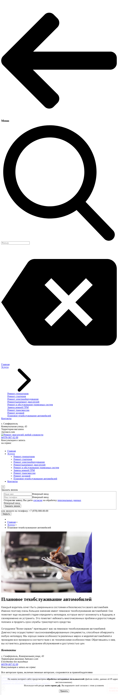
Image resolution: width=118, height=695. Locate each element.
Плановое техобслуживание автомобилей (29, 415)
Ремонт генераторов (18, 393)
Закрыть (6, 514)
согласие (37, 500)
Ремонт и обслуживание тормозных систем (30, 404)
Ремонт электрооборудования (22, 399)
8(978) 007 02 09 (9, 437)
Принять (64, 691)
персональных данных (69, 500)
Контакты (6, 418)
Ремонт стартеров (16, 396)
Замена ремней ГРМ (18, 407)
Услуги (5, 367)
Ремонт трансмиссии (18, 410)
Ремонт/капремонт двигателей (23, 402)
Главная (5, 364)
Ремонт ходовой (15, 413)
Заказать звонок (12, 506)
